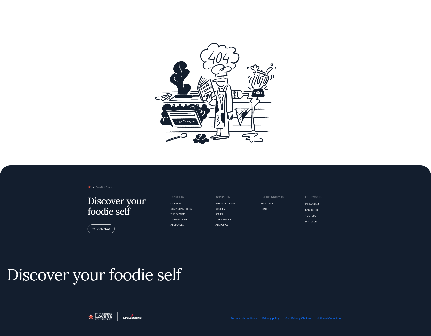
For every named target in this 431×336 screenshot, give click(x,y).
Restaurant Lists (207, 4)
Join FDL (265, 209)
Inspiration (246, 4)
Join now (103, 229)
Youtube (310, 215)
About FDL (266, 203)
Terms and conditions (244, 318)
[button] (400, 4)
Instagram (312, 204)
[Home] (100, 316)
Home (176, 4)
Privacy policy (270, 318)
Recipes (220, 209)
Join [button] (413, 4)
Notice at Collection (329, 318)
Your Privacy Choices (298, 318)
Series (219, 214)
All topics (222, 224)
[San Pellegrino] (132, 318)
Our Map (188, 4)
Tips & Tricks (223, 219)
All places (177, 224)
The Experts (228, 4)
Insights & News (225, 203)
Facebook (311, 210)
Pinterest (311, 221)
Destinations (179, 219)
